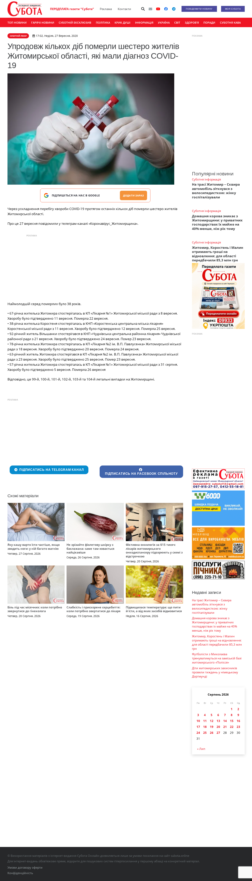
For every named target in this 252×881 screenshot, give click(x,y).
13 (218, 721)
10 (198, 721)
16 (238, 721)
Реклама (106, 9)
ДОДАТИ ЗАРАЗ (133, 195)
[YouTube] (158, 8)
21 (225, 727)
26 (211, 733)
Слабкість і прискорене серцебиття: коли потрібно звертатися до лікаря (93, 609)
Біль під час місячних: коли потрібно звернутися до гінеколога (34, 609)
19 (211, 727)
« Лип (201, 749)
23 (238, 727)
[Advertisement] (95, 266)
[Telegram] (173, 8)
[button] (143, 9)
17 (198, 727)
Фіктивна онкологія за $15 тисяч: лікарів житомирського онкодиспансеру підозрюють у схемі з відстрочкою (154, 550)
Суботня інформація (206, 179)
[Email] (150, 8)
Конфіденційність (20, 873)
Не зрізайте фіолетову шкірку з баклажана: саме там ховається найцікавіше (90, 548)
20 (218, 727)
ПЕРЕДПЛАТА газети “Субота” (72, 9)
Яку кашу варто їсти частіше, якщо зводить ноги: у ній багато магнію (33, 547)
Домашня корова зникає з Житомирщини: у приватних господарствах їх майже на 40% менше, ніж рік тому (217, 222)
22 (231, 727)
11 (205, 721)
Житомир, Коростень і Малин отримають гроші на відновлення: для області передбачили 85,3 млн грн (217, 253)
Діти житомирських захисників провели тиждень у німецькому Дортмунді (215, 672)
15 (231, 721)
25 (205, 733)
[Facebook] (166, 8)
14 (225, 721)
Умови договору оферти (25, 867)
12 (211, 721)
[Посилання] (24, 8)
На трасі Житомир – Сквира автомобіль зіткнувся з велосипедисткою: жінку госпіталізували (216, 190)
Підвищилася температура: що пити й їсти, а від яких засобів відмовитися (154, 609)
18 (205, 727)
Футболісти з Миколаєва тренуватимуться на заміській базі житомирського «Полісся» (217, 658)
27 (218, 733)
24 (198, 733)
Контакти (124, 9)
